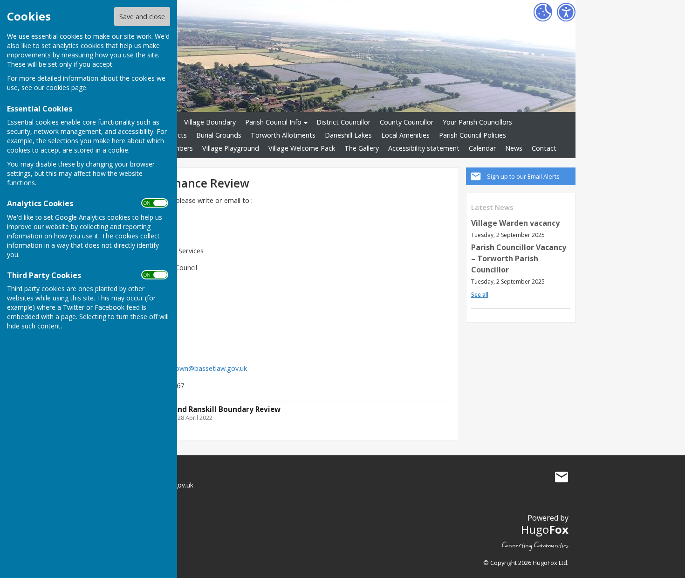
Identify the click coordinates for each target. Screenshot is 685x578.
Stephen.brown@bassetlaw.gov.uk (194, 368)
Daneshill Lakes (348, 135)
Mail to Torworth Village (562, 477)
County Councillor (406, 122)
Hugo (545, 529)
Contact (544, 148)
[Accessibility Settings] (566, 12)
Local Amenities (405, 135)
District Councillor (343, 122)
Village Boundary (210, 122)
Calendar (482, 148)
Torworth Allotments (283, 135)
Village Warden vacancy (515, 223)
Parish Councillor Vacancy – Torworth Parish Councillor (518, 258)
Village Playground (230, 148)
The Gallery (361, 148)
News (513, 148)
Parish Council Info (273, 122)
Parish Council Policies (472, 135)
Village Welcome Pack (301, 148)
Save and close (142, 16)
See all (479, 295)
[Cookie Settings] (543, 12)
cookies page (66, 87)
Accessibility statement (423, 148)
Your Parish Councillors (477, 122)
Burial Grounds (218, 135)
